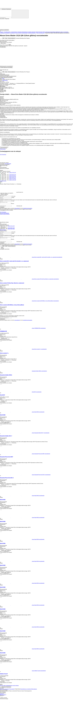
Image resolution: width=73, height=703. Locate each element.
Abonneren (2, 319)
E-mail (13, 236)
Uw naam (13, 196)
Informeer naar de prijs (4, 75)
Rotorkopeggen (25, 32)
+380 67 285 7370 (12, 177)
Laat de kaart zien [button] (19, 192)
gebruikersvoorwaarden (27, 208)
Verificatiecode (19, 205)
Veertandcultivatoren (32, 32)
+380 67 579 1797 (12, 172)
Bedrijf (13, 197)
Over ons (1, 685)
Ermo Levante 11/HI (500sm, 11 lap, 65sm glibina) (12, 304)
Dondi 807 (2, 394)
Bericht (12, 203)
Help (4, 685)
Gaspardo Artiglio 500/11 (6, 374)
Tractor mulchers (18, 32)
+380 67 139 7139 (12, 179)
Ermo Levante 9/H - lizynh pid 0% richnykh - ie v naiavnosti (14, 261)
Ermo (3, 78)
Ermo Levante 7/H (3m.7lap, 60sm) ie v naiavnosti (12, 283)
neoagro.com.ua (3, 180)
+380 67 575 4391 (12, 178)
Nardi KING (2, 414)
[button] (36, 24)
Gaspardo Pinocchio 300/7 (6, 456)
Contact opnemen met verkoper (6, 67)
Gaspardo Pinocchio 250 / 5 (7, 477)
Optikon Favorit (4, 673)
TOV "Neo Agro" (3, 154)
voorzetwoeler (5, 80)
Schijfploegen (12, 32)
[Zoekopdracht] (20, 14)
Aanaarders (7, 32)
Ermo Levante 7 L (4, 353)
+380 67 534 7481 (12, 176)
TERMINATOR (3, 331)
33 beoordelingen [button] (3, 167)
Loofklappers (2, 32)
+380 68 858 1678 (12, 174)
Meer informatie (3, 229)
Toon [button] (8, 172)
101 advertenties (8, 163)
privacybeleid (17, 208)
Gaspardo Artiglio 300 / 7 (6, 435)
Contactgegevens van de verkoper (12, 685)
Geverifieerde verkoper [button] (4, 162)
